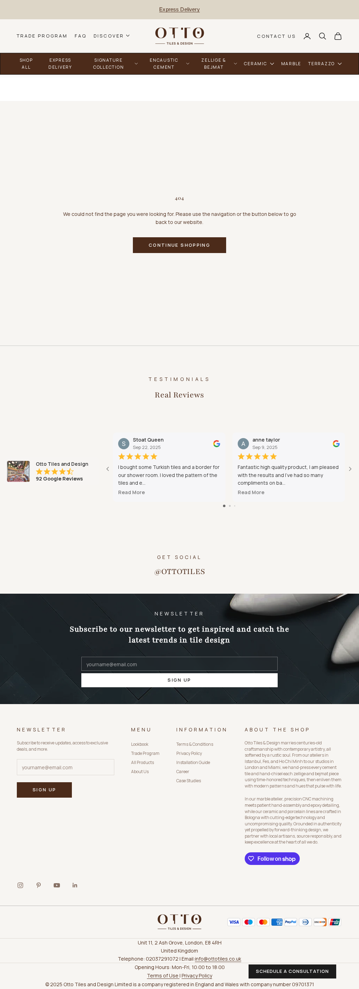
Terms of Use (163, 975)
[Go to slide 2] (230, 506)
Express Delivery (179, 9)
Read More (131, 492)
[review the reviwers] (216, 443)
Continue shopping (179, 245)
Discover (109, 36)
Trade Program (42, 36)
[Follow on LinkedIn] (75, 885)
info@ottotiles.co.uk (218, 958)
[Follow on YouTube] (56, 885)
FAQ (81, 36)
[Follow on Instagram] (20, 885)
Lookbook (139, 744)
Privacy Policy (189, 753)
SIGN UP (179, 680)
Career (182, 772)
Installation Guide (193, 762)
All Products (142, 762)
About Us (140, 772)
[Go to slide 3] (234, 505)
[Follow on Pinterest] (38, 885)
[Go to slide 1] (224, 506)
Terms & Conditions (194, 744)
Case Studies (188, 781)
